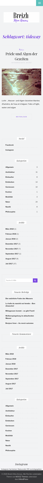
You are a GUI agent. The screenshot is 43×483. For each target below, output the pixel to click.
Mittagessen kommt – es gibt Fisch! (20, 311)
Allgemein (9, 167)
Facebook (9, 145)
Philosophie (10, 212)
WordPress (23, 479)
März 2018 (9, 229)
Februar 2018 (10, 234)
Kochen (8, 192)
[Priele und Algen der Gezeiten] (21, 82)
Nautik (8, 207)
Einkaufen (9, 177)
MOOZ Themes (22, 477)
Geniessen (9, 187)
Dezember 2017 (11, 244)
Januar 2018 (10, 239)
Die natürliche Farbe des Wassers (19, 298)
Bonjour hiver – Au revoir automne (19, 323)
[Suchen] (35, 280)
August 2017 (10, 259)
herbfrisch (17, 63)
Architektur (10, 172)
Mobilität (9, 197)
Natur (21, 49)
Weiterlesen (21, 117)
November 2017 (11, 249)
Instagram (9, 150)
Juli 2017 (9, 264)
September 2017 (12, 254)
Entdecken (9, 182)
